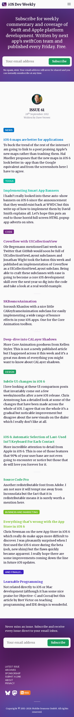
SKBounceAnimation (20, 301)
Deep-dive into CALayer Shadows (30, 339)
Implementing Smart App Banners (31, 190)
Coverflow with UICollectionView (30, 241)
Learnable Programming (23, 582)
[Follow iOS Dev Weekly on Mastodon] (14, 693)
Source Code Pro (16, 480)
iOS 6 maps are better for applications (33, 140)
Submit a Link (13, 676)
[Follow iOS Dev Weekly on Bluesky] (7, 693)
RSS (26, 692)
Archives (10, 670)
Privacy (9, 683)
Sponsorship (12, 673)
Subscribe (59, 61)
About (9, 680)
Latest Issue (12, 666)
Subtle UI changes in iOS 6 (24, 381)
